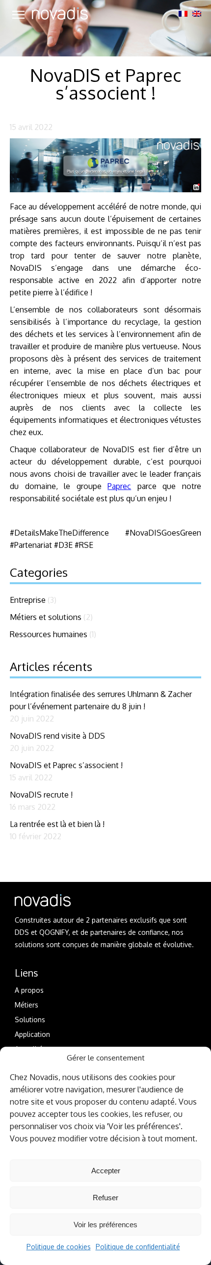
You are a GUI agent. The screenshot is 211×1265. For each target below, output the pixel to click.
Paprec (119, 486)
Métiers (26, 1005)
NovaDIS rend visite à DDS (57, 736)
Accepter (105, 1170)
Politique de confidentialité (138, 1246)
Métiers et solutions (45, 617)
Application (32, 1034)
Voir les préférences (105, 1224)
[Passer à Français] (183, 14)
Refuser (105, 1197)
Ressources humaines (48, 634)
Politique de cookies (58, 1246)
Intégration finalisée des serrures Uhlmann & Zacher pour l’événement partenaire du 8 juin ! (101, 700)
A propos (29, 990)
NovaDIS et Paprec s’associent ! (66, 765)
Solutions (30, 1019)
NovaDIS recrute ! (41, 795)
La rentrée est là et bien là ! (57, 824)
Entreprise (28, 600)
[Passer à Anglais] (196, 14)
